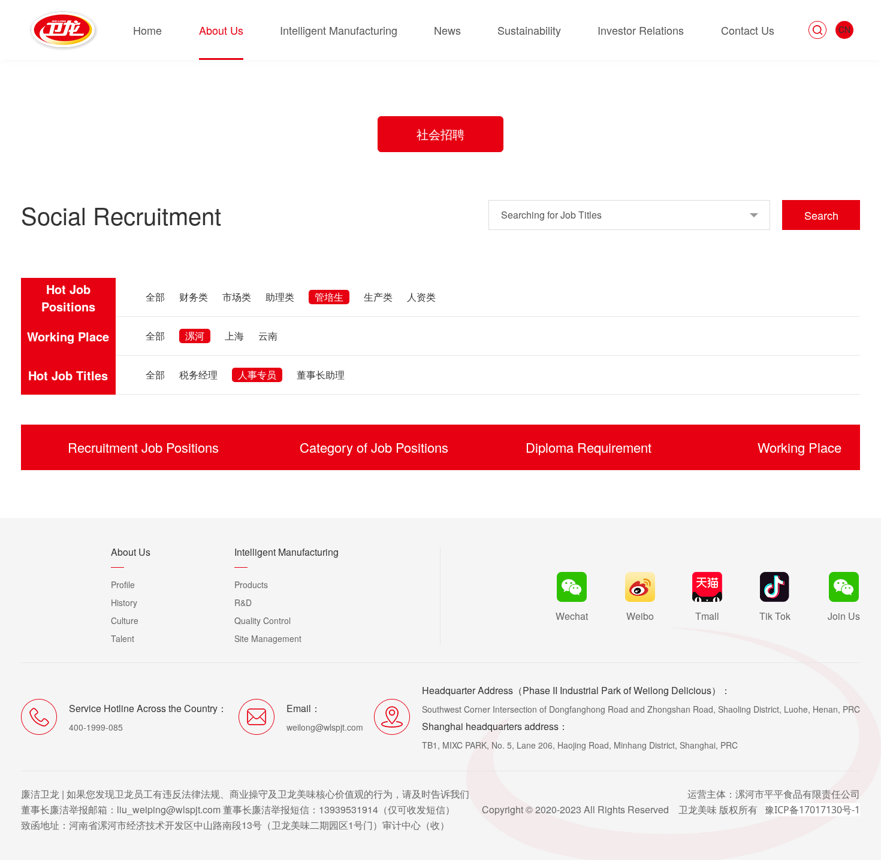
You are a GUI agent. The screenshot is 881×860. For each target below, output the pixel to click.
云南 (267, 336)
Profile (123, 585)
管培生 (329, 297)
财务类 (193, 297)
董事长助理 (321, 374)
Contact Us (747, 30)
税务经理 (198, 374)
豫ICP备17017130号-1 (812, 809)
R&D (243, 602)
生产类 (378, 297)
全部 (155, 297)
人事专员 (257, 374)
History (124, 602)
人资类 (421, 297)
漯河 (194, 336)
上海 (234, 336)
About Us (221, 30)
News (447, 30)
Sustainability (529, 30)
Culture (124, 620)
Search (821, 215)
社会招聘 (440, 134)
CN (844, 29)
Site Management (267, 638)
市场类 (236, 297)
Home (147, 30)
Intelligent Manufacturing (338, 30)
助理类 (279, 297)
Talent (122, 638)
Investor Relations (641, 30)
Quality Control (262, 620)
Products (251, 585)
